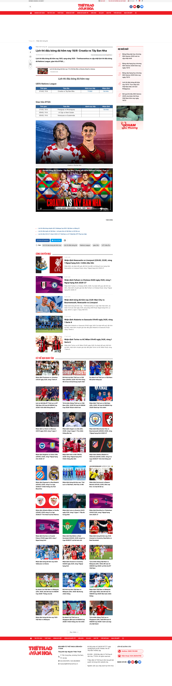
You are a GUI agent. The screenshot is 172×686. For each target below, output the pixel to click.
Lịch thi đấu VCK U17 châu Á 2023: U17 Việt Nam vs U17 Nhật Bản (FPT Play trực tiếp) (62, 234)
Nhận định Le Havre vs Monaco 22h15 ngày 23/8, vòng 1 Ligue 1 (46, 430)
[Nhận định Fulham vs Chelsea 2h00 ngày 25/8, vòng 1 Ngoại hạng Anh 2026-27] (49, 284)
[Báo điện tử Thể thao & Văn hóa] (86, 7)
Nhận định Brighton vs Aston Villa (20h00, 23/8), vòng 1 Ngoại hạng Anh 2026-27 (47, 457)
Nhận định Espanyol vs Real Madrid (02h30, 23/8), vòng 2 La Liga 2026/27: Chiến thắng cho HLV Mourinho (47, 485)
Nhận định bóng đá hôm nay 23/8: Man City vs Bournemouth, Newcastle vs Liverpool (84, 301)
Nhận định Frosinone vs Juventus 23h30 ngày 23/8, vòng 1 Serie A (47, 378)
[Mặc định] (30, 64)
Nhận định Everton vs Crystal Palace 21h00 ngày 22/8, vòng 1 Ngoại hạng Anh (46, 538)
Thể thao (61, 13)
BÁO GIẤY (103, 1)
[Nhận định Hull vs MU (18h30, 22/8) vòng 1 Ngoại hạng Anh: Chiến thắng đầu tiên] (74, 445)
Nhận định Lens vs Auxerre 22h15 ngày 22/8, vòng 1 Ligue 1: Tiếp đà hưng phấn (74, 512)
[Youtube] (139, 1)
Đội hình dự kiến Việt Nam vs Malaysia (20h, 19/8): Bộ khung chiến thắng (73, 592)
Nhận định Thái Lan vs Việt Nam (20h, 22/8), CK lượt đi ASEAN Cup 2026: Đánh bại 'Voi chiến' (100, 405)
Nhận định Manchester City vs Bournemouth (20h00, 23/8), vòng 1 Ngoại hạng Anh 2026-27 (100, 431)
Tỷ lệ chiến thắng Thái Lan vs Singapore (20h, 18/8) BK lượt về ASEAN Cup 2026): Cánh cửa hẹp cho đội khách (100, 621)
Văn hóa (93, 13)
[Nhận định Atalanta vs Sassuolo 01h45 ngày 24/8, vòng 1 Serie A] (49, 324)
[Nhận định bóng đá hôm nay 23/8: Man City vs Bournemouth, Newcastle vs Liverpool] (49, 304)
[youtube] (134, 6)
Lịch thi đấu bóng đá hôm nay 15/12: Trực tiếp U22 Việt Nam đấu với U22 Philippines (131, 85)
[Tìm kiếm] (30, 6)
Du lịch (101, 13)
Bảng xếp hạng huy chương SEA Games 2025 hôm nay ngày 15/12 (131, 75)
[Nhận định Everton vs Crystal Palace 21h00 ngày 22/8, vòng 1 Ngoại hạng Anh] (47, 526)
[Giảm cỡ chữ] (30, 67)
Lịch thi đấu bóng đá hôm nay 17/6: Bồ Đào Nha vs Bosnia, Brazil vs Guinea (72, 69)
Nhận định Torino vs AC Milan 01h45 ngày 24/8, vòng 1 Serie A (88, 340)
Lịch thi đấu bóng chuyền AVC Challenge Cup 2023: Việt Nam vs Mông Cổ (58, 228)
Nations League (85, 245)
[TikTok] (142, 1)
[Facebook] (136, 1)
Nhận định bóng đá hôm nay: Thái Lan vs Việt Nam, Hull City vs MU (73, 483)
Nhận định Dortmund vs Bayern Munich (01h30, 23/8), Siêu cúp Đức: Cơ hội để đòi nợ (99, 484)
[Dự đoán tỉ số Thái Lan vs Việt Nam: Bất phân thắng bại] (101, 368)
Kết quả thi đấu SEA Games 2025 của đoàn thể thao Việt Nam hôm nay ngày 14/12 (131, 97)
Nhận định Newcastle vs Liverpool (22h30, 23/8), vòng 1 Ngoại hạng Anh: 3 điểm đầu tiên (88, 261)
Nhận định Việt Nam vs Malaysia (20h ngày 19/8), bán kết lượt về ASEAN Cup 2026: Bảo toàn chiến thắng (100, 593)
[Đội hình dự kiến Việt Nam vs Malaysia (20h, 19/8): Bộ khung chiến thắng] (74, 580)
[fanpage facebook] (131, 6)
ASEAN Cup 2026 (39, 13)
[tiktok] (138, 6)
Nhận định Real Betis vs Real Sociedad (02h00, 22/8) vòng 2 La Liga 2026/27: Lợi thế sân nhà (74, 538)
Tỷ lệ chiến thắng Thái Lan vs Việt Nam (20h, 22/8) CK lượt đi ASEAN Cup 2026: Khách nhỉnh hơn (74, 405)
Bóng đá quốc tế (82, 13)
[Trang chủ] (31, 13)
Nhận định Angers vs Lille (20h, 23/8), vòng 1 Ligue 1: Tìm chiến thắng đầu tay (73, 431)
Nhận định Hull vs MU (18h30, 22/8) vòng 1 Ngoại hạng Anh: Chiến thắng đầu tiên (72, 457)
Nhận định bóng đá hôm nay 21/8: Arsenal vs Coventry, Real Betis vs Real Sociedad (100, 538)
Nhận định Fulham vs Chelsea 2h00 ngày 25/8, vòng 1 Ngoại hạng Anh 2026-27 (87, 281)
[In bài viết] (30, 56)
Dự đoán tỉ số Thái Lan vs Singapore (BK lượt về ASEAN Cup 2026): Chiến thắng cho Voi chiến (74, 620)
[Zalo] (141, 6)
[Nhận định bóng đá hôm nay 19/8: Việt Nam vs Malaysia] (47, 608)
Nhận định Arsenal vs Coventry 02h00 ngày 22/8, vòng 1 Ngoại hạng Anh (73, 564)
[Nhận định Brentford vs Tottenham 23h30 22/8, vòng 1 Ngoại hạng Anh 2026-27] (101, 501)
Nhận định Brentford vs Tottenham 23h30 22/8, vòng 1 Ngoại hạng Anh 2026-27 (100, 512)
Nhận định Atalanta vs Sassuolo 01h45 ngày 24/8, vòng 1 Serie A (88, 321)
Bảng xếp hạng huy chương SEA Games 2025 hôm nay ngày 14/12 (131, 66)
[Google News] (101, 55)
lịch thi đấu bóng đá (70, 245)
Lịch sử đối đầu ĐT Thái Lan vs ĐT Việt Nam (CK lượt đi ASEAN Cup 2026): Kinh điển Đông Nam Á (47, 405)
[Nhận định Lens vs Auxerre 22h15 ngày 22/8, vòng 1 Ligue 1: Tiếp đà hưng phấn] (74, 501)
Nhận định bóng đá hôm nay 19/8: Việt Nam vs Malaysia (47, 618)
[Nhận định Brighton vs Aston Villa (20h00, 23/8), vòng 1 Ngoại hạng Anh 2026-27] (47, 445)
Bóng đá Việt (70, 13)
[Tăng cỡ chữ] (30, 61)
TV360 (90, 91)
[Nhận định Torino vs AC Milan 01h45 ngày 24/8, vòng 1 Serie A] (49, 344)
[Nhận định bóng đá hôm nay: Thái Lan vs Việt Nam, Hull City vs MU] (74, 473)
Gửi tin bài (131, 1)
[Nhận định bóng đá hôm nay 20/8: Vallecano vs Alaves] (47, 552)
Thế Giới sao (117, 13)
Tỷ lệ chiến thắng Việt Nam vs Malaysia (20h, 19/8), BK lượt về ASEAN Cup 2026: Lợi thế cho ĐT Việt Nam (100, 565)
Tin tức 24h (51, 13)
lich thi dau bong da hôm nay (52, 245)
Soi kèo (106, 91)
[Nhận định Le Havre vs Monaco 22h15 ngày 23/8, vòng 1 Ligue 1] (47, 419)
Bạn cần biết (128, 13)
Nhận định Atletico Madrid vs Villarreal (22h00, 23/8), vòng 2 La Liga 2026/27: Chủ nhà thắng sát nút (100, 458)
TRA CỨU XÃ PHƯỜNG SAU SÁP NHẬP (117, 1)
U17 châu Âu (106, 245)
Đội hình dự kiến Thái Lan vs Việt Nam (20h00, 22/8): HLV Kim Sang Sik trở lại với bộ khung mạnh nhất (74, 380)
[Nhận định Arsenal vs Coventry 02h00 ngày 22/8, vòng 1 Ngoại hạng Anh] (74, 552)
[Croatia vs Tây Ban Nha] (74, 142)
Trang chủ (32, 41)
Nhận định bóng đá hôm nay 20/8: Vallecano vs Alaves (47, 563)
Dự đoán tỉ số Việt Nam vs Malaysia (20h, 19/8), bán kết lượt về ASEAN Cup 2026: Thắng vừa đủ (47, 592)
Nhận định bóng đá (42, 41)
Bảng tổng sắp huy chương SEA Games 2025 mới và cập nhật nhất (131, 56)
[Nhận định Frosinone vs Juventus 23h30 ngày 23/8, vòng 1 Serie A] (47, 368)
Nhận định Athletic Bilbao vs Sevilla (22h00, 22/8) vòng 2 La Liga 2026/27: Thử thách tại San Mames (47, 512)
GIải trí (108, 13)
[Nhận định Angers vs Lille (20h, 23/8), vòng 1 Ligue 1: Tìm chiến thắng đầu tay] (74, 419)
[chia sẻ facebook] (30, 52)
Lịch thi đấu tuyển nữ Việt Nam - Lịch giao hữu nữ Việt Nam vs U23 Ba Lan (59, 231)
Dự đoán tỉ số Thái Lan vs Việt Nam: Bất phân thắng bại (101, 378)
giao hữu (96, 245)
